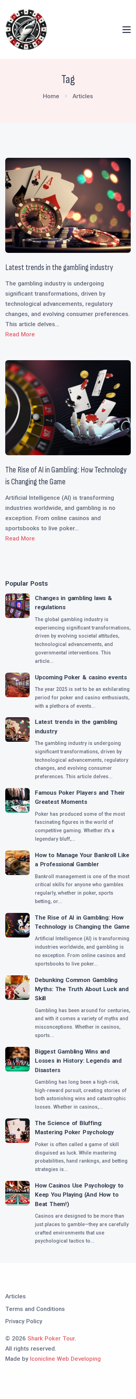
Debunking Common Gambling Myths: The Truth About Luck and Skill (82, 989)
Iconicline (42, 1358)
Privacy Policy (23, 1321)
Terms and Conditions (35, 1308)
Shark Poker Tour (51, 1338)
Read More (20, 334)
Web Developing (79, 1358)
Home (51, 96)
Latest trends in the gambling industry (59, 267)
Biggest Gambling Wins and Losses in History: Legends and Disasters (78, 1061)
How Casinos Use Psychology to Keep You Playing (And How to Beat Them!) (79, 1195)
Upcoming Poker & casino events (81, 677)
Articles (15, 1296)
